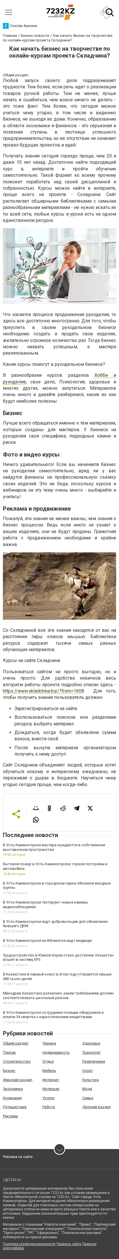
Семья (87, 1098)
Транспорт (91, 1052)
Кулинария (12, 1098)
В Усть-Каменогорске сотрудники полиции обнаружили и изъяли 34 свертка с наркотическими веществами (53, 1014)
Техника (49, 1043)
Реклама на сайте (18, 1157)
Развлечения (93, 1061)
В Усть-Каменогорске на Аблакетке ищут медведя (47, 940)
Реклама (10, 1116)
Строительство (17, 1061)
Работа (48, 1107)
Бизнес (9, 1070)
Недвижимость (56, 1052)
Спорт (87, 1070)
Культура (90, 1080)
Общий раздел (15, 1043)
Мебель (49, 1070)
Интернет (50, 1080)
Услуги (48, 1098)
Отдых (48, 1061)
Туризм (9, 1052)
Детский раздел (96, 1107)
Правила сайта (69, 1244)
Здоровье (91, 1043)
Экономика (13, 1089)
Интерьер (51, 1089)
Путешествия (15, 1107)
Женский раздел (17, 1080)
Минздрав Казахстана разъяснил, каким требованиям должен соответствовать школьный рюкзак (58, 995)
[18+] (60, 12)
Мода (87, 1089)
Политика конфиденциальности (29, 1244)
